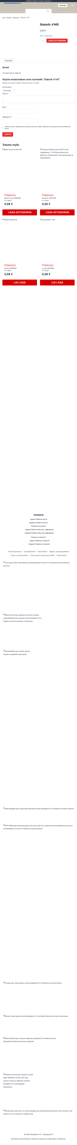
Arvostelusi (7, 87)
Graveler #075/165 (49, 198)
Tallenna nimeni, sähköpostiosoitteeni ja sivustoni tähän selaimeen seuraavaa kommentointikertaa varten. (37, 128)
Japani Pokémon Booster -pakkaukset (39, 530)
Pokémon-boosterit (38, 526)
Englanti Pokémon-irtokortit (39, 544)
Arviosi (5, 94)
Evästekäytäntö (30, 552)
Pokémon (10, 195)
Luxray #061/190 (48, 268)
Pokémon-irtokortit (38, 537)
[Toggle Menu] (72, 5)
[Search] (48, 11)
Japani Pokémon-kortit (38, 519)
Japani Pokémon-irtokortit (39, 541)
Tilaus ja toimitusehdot (19, 555)
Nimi (4, 107)
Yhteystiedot (61, 555)
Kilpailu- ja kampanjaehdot (59, 552)
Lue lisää (20, 282)
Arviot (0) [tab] (8, 61)
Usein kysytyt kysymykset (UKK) (42, 555)
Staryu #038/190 (10, 268)
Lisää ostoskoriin (57, 41)
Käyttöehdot (42, 552)
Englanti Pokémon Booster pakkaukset (39, 533)
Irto (5, 200)
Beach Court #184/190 (12, 198)
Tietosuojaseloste (15, 552)
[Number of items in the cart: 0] (69, 5)
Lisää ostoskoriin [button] (19, 212)
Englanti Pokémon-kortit (38, 523)
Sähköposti (7, 117)
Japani (9, 200)
